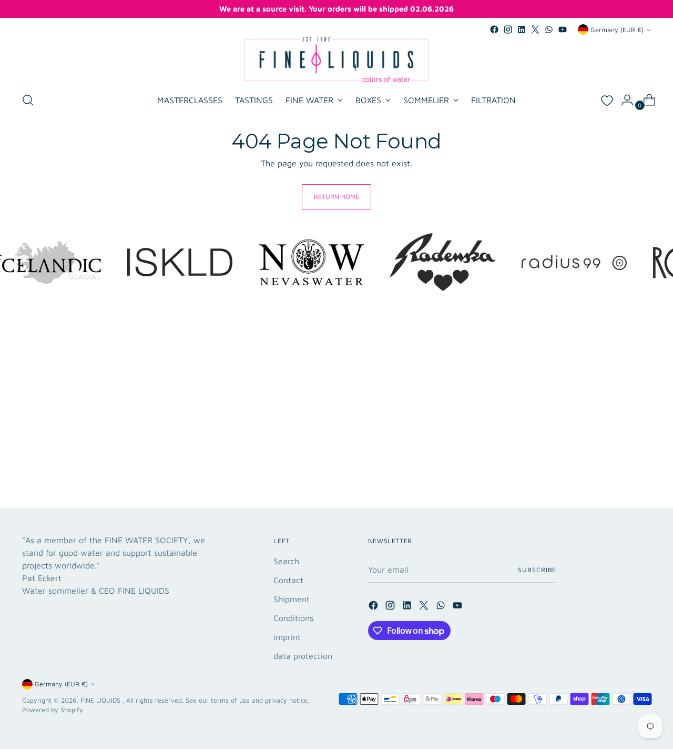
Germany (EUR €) (617, 30)
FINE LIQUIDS (101, 700)
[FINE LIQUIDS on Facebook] (494, 29)
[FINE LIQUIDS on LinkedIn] (521, 29)
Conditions (293, 618)
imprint (287, 637)
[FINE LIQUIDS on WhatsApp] (549, 29)
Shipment (291, 599)
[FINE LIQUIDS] (336, 59)
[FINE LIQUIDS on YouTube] (562, 29)
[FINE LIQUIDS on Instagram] (508, 29)
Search (286, 561)
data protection (302, 656)
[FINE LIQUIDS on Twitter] (535, 29)
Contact (288, 580)
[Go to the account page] (623, 100)
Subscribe (537, 570)
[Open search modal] (27, 100)
